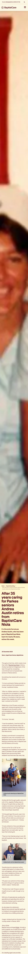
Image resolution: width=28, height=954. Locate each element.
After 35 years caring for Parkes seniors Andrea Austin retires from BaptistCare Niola (13, 588)
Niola (17, 927)
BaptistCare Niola (14, 665)
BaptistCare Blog (10, 586)
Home (3, 586)
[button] (24, 2)
